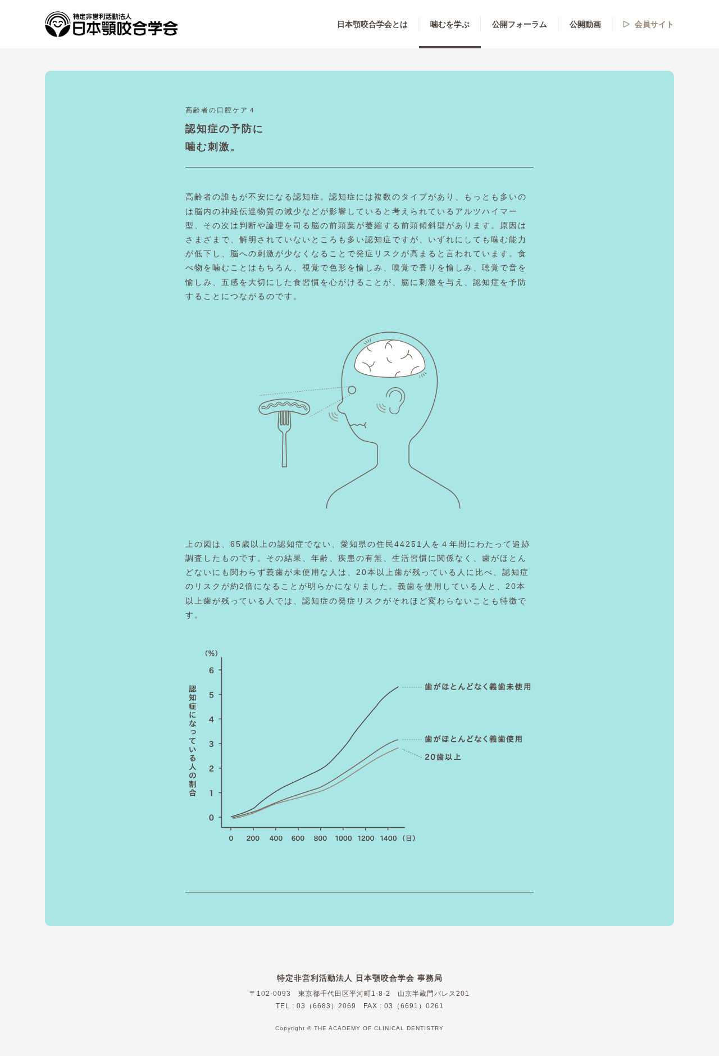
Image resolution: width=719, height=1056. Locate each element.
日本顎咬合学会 (112, 24)
